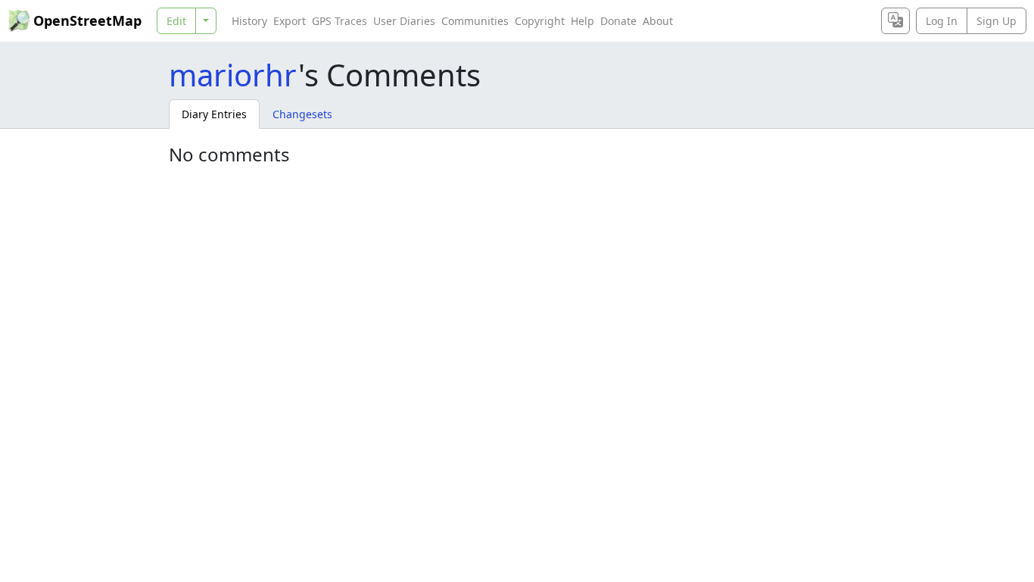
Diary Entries (214, 114)
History (249, 21)
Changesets (302, 114)
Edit (176, 21)
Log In (942, 21)
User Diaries (404, 21)
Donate (618, 21)
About (658, 21)
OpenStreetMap (87, 20)
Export (289, 21)
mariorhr (233, 74)
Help (582, 21)
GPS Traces (339, 21)
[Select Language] (895, 21)
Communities (475, 21)
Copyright (540, 21)
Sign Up (996, 21)
